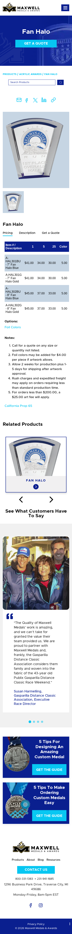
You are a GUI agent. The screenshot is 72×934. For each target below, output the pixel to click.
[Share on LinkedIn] (44, 101)
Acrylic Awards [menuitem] (30, 74)
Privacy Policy (36, 924)
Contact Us (36, 870)
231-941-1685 (45, 879)
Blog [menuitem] (41, 859)
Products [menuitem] (9, 74)
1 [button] (30, 721)
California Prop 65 (18, 405)
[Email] (19, 101)
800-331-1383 (24, 879)
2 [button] (34, 722)
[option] (36, 150)
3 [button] (38, 722)
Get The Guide (49, 770)
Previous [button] (20, 499)
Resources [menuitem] (53, 859)
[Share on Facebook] (26, 101)
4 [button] (42, 722)
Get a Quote (36, 43)
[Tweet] (35, 101)
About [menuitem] (31, 859)
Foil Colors (13, 327)
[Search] (60, 82)
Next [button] (51, 499)
